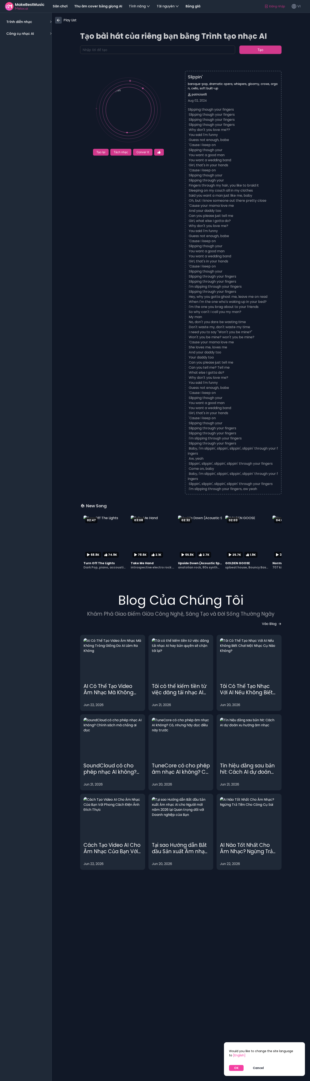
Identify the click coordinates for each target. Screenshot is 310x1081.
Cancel (258, 1068)
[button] (28, 22)
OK (236, 1068)
